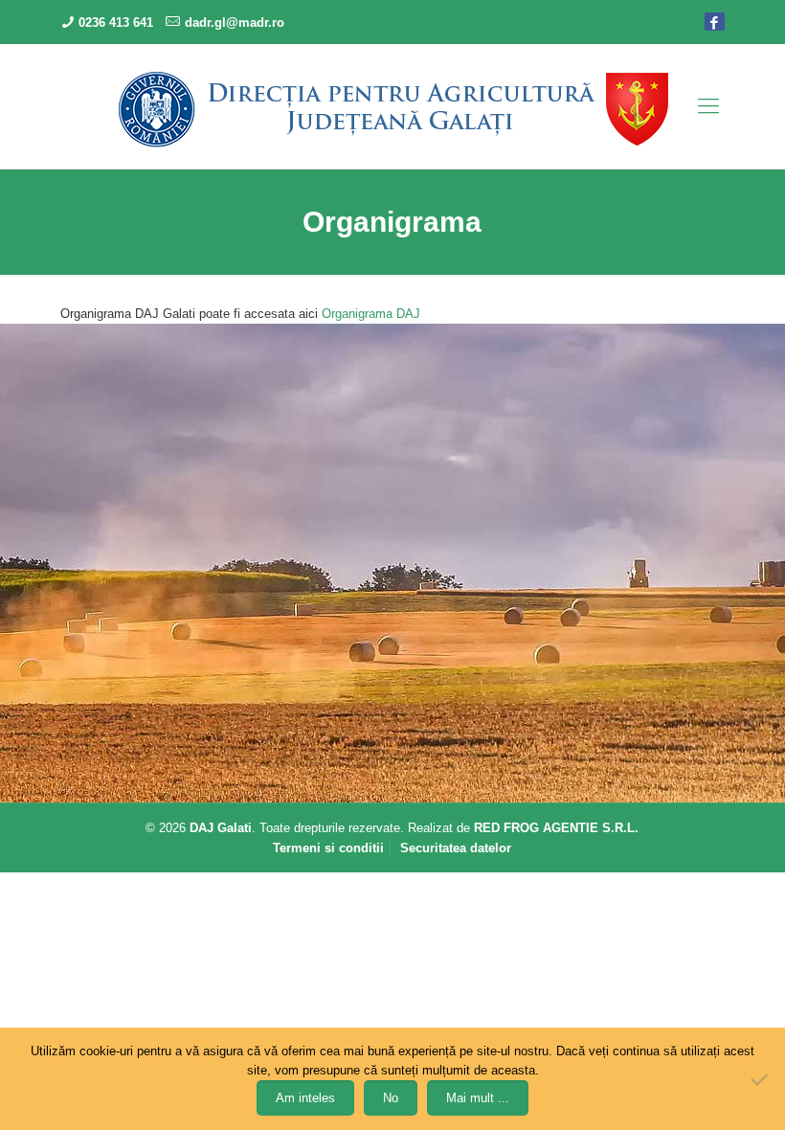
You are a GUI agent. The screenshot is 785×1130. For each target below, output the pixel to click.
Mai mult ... (477, 1098)
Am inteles (305, 1098)
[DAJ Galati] (392, 108)
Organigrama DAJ (371, 313)
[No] (761, 1079)
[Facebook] (715, 20)
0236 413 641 (115, 22)
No (390, 1098)
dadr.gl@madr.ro (234, 22)
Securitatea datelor (455, 848)
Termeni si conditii (328, 848)
